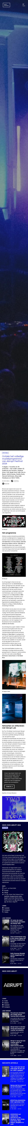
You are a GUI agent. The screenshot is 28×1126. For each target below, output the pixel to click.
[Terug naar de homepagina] (6, 5)
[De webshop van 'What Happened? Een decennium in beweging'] (14, 808)
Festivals (5, 453)
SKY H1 (19, 900)
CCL (7, 894)
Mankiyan (6, 896)
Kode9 (6, 898)
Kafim (20, 896)
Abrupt (6, 892)
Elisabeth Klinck (14, 896)
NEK (16, 900)
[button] (23, 4)
